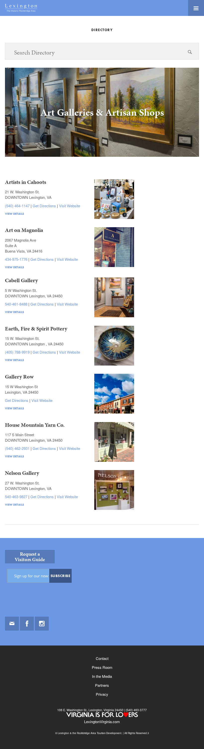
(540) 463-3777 (136, 710)
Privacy (102, 694)
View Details (14, 214)
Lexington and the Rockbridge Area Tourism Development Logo (21, 8)
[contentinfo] (102, 643)
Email (12, 624)
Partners (102, 685)
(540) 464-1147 (18, 205)
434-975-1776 (16, 259)
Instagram (42, 624)
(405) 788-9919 (18, 352)
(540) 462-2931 (18, 448)
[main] (102, 283)
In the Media (102, 676)
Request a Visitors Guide (30, 556)
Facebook (27, 624)
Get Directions (45, 205)
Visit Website (69, 205)
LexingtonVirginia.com (102, 721)
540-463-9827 (16, 496)
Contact (102, 658)
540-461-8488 (16, 304)
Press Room (102, 667)
